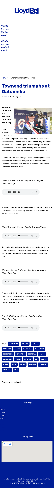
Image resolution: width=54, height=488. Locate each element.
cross (17, 349)
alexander (13, 343)
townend (43, 364)
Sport (22, 364)
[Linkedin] (34, 472)
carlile (35, 343)
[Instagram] (27, 64)
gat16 (41, 354)
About (4, 35)
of (36, 359)
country (7, 349)
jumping (27, 359)
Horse (18, 359)
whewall (6, 370)
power (5, 364)
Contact (5, 32)
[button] (27, 38)
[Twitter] (33, 64)
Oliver (44, 359)
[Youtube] (41, 472)
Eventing (20, 354)
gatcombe (7, 359)
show (14, 364)
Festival (32, 354)
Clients (4, 26)
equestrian (8, 354)
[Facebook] (21, 64)
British (25, 343)
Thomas (32, 364)
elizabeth (39, 349)
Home (4, 78)
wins (16, 370)
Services (5, 29)
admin (6, 97)
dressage (27, 349)
